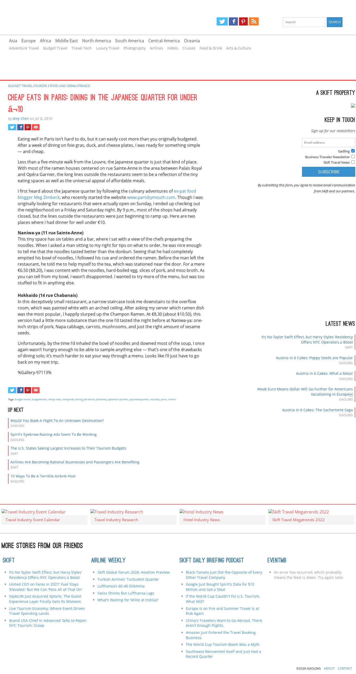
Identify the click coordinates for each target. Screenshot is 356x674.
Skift (9, 561)
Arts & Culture (238, 48)
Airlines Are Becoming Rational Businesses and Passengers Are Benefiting (74, 461)
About (329, 668)
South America (129, 41)
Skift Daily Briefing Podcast (212, 561)
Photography (135, 48)
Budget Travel (55, 48)
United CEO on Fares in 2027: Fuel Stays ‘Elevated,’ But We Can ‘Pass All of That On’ (45, 587)
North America (96, 41)
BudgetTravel (39, 399)
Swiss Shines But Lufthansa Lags (125, 593)
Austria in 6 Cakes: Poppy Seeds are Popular (314, 357)
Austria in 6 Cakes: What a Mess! (324, 373)
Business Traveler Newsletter (327, 157)
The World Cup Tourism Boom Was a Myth (223, 644)
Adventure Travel (24, 48)
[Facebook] (233, 21)
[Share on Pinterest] (27, 127)
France (84, 86)
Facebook (89, 399)
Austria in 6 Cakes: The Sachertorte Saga (317, 409)
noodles (154, 399)
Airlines (156, 48)
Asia (13, 41)
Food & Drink (211, 48)
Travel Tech (82, 48)
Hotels (172, 48)
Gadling (89, 17)
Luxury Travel (107, 48)
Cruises (188, 48)
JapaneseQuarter (139, 399)
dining (79, 399)
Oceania (192, 41)
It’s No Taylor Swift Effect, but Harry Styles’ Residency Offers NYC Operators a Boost (307, 339)
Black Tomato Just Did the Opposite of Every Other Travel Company (224, 575)
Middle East (66, 41)
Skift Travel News (336, 162)
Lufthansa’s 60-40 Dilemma (121, 586)
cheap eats (54, 399)
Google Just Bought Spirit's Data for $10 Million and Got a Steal (220, 587)
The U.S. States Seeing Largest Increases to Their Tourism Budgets (68, 448)
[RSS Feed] (254, 21)
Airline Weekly (108, 561)
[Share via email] (35, 127)
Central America (164, 41)
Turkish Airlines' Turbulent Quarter (128, 579)
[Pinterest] (243, 21)
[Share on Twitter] (12, 127)
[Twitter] (222, 21)
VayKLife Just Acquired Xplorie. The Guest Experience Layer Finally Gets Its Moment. (45, 599)
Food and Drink (63, 86)
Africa (45, 41)
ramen (172, 399)
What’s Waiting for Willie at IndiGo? (127, 599)
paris (164, 399)
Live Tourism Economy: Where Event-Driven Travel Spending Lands (47, 611)
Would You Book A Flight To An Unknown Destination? (57, 420)
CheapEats (68, 399)
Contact (345, 668)
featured (101, 399)
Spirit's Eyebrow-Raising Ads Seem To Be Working (53, 434)
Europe (28, 41)
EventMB (277, 561)
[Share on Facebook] (20, 127)
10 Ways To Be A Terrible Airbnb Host (43, 476)
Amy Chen (21, 118)
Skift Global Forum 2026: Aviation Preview (133, 572)
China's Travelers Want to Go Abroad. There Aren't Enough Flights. (224, 623)
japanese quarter (118, 399)
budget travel (22, 399)
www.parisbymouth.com (151, 197)
